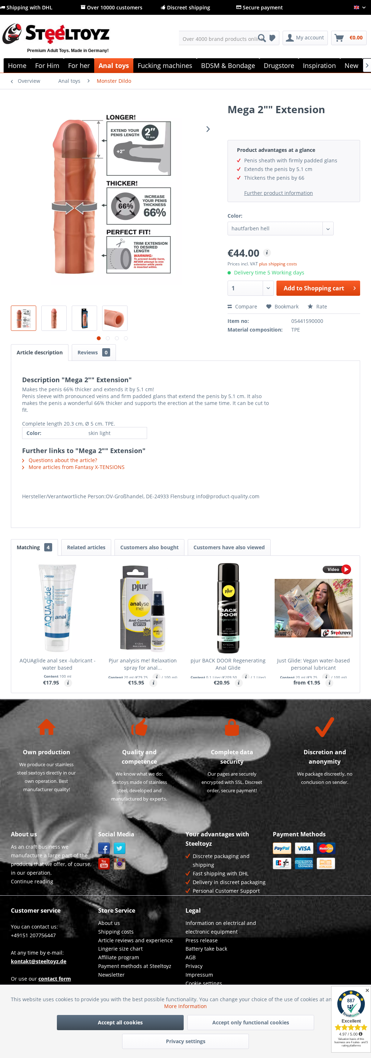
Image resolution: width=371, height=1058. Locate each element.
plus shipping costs (278, 264)
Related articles (86, 547)
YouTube (104, 864)
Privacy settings (185, 1041)
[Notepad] (271, 38)
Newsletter (111, 974)
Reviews (93, 352)
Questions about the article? (62, 460)
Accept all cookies (120, 1022)
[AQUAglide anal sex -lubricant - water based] (57, 608)
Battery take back (206, 948)
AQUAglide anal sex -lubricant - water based (58, 664)
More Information (185, 1006)
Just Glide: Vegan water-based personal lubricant (313, 664)
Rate (321, 306)
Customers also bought (149, 547)
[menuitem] (224, 38)
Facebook (104, 848)
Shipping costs (116, 931)
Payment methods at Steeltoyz (134, 966)
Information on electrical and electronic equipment (221, 927)
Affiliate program (118, 957)
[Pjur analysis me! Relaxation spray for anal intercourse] (143, 608)
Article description (40, 352)
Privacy (194, 966)
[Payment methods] (315, 855)
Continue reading (32, 881)
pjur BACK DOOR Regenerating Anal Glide (228, 664)
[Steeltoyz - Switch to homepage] (68, 42)
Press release (202, 940)
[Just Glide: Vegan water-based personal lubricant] (314, 608)
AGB (191, 957)
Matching (33, 547)
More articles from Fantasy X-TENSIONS (76, 467)
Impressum (199, 974)
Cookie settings (204, 983)
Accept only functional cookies (250, 1022)
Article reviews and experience (135, 940)
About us (109, 923)
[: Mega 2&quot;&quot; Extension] (23, 318)
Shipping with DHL (29, 7)
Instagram (120, 864)
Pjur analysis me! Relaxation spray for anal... (143, 664)
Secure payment (262, 7)
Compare (245, 306)
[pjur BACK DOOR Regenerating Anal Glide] (228, 608)
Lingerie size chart (120, 948)
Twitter (120, 848)
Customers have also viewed (229, 547)
